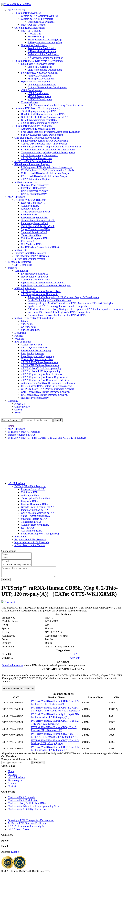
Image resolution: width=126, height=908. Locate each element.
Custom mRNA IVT (31, 344)
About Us (19, 403)
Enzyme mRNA (29, 214)
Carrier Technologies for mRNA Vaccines (49, 300)
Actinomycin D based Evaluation (38, 128)
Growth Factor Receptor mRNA (38, 220)
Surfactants (26, 323)
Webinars (19, 338)
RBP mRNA (27, 241)
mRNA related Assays (25, 182)
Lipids (24, 321)
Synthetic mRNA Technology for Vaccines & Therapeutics (58, 306)
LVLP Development (38, 93)
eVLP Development (31, 90)
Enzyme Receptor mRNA (34, 217)
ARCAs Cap (34, 33)
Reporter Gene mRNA (33, 202)
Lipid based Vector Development (38, 63)
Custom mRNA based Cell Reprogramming (37, 108)
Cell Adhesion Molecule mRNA (37, 226)
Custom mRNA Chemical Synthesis (39, 15)
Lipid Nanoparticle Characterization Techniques (46, 285)
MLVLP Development (39, 96)
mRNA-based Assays (19, 829)
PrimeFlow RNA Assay (33, 188)
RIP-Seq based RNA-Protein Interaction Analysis (46, 167)
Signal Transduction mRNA (35, 229)
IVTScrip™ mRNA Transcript (30, 199)
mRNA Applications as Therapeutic (39, 294)
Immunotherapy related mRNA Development (44, 140)
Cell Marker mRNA (31, 244)
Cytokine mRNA (30, 205)
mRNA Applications (25, 288)
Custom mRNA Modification (29, 27)
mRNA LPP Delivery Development (39, 362)
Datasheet (10, 602)
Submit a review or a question (18, 688)
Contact (12, 786)
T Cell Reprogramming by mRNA (39, 111)
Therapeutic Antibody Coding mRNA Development (48, 152)
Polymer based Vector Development (39, 72)
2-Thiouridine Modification (42, 51)
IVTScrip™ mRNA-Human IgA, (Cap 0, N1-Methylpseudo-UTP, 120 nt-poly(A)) (55, 716)
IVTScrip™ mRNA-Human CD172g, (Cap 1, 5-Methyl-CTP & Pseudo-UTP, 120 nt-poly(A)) (55, 709)
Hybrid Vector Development (35, 81)
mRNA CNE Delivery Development (40, 365)
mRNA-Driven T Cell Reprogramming (41, 368)
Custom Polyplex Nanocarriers (37, 359)
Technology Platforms (19, 261)
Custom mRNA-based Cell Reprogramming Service (35, 806)
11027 (73, 654)
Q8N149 (75, 657)
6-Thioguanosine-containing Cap (45, 42)
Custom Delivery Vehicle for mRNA (27, 803)
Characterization (29, 102)
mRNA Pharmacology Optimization (39, 155)
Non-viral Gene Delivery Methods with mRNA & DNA (57, 315)
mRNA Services (16, 10)
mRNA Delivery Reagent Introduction (34, 318)
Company (13, 400)
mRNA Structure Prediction (33, 161)
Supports (12, 267)
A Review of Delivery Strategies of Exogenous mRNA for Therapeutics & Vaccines (75, 309)
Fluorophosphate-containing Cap (45, 39)
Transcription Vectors (29, 258)
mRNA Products (16, 196)
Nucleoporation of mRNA (34, 276)
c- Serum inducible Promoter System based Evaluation (50, 131)
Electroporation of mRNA (34, 273)
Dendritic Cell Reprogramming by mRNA (43, 114)
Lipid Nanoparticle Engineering (37, 356)
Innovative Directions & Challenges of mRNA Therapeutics (59, 312)
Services (12, 774)
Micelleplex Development (41, 78)
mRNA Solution (22, 341)
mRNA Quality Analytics (34, 347)
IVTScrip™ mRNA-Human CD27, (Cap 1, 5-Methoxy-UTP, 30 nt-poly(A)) (55, 742)
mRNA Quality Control (33, 24)
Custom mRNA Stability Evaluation (33, 125)
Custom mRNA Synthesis (27, 12)
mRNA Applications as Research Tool (41, 291)
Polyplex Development (39, 75)
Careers (18, 409)
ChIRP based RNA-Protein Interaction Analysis (45, 173)
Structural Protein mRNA (34, 232)
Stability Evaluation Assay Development (42, 134)
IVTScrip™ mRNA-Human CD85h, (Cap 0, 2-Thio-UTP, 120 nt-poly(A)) (47, 437)
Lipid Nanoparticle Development (45, 69)
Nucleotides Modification (34, 45)
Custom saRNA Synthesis (41, 21)
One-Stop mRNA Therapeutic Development (37, 137)
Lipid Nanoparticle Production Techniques (43, 282)
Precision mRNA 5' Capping (36, 350)
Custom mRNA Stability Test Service (27, 809)
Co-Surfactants (28, 326)
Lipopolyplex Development (42, 84)
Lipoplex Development (40, 66)
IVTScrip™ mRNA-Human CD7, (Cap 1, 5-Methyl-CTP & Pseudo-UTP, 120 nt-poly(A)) (54, 735)
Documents (20, 332)
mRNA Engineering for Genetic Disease (42, 374)
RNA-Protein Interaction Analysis (32, 164)
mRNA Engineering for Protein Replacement (44, 377)
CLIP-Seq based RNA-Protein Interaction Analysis (47, 170)
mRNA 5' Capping (31, 30)
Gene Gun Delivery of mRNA (37, 279)
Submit (6, 579)
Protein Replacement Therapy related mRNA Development (51, 146)
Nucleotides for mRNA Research (31, 256)
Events (17, 412)
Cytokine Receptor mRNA (35, 238)
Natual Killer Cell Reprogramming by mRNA (45, 117)
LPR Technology (23, 264)
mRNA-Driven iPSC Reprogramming (40, 371)
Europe (15, 851)
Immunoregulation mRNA (34, 223)
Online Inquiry (22, 406)
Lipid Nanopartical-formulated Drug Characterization (55, 105)
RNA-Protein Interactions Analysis (26, 826)
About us (12, 783)
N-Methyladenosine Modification (45, 57)
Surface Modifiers (30, 329)
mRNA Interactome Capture (35, 179)
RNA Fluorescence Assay (34, 190)
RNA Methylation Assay (34, 193)
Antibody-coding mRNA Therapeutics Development (48, 383)
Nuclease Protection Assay (35, 185)
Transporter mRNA (31, 235)
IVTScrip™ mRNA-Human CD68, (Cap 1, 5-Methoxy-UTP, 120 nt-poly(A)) (55, 702)
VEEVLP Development (40, 99)
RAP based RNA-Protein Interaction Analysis (44, 176)
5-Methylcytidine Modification (43, 54)
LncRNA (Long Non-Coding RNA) (40, 247)
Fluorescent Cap (36, 36)
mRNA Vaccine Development (36, 158)
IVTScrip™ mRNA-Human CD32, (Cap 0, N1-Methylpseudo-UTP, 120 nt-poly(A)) (56, 748)
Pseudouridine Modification (42, 48)
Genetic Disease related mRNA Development (44, 143)
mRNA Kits (20, 250)
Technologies (21, 270)
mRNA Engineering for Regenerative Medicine (45, 380)
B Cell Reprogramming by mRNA (39, 120)
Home (11, 425)
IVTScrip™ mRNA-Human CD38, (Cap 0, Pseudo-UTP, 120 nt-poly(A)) (54, 729)
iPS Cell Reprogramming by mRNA (40, 123)
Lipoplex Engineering (32, 353)
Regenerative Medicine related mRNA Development (48, 149)
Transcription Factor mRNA (35, 211)
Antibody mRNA (30, 208)
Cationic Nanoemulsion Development (47, 87)
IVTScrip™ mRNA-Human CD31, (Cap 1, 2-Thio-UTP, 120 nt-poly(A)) (55, 722)
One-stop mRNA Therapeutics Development (31, 820)
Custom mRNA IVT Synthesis (37, 18)
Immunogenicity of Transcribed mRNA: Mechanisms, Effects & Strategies (70, 303)
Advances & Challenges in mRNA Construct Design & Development (63, 297)
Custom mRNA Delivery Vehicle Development (38, 60)
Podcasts (18, 335)
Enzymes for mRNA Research (30, 253)
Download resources (12, 665)
